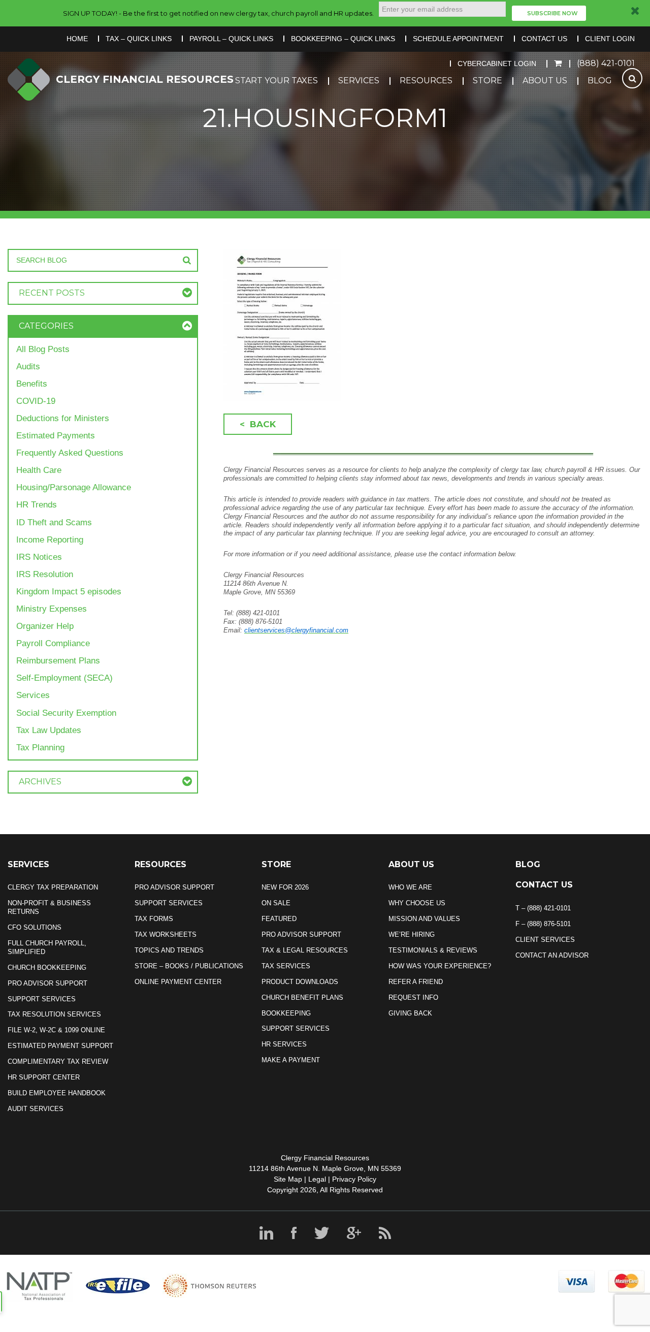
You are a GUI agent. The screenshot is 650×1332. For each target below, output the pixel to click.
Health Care (38, 470)
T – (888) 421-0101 (543, 908)
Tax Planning (40, 747)
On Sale (276, 903)
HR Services (284, 1044)
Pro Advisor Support (47, 983)
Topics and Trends (169, 950)
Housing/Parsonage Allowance (73, 487)
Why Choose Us (416, 903)
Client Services (545, 939)
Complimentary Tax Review (58, 1061)
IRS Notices (39, 557)
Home (77, 39)
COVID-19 (35, 401)
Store (487, 80)
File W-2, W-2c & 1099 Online (56, 1030)
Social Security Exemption (66, 713)
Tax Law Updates (48, 730)
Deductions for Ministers (62, 418)
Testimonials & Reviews (432, 950)
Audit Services (35, 1109)
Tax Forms (154, 919)
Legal (317, 1179)
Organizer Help (45, 626)
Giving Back (410, 1013)
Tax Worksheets (166, 934)
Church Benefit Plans (302, 997)
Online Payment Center (178, 982)
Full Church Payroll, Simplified (47, 947)
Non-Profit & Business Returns (49, 907)
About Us (545, 80)
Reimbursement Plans (58, 660)
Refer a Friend (415, 982)
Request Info (413, 997)
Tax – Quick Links (139, 39)
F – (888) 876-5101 (543, 924)
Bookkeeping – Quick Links (343, 39)
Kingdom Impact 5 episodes (68, 591)
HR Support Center (44, 1077)
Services (358, 80)
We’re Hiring (411, 934)
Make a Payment (291, 1060)
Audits (28, 366)
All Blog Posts (43, 349)
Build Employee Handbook (57, 1093)
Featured (279, 919)
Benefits (31, 384)
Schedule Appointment (458, 39)
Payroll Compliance (53, 643)
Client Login (610, 39)
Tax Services (286, 966)
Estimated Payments (55, 435)
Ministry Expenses (51, 609)
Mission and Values (424, 919)
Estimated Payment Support (60, 1046)
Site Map (288, 1179)
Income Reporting (49, 540)
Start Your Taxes (276, 80)
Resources (426, 80)
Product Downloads (300, 982)
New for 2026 (285, 887)
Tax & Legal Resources (305, 950)
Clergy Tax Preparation (53, 887)
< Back (258, 424)
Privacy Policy (354, 1179)
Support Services (42, 999)
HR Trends (36, 505)
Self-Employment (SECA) (64, 678)
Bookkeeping (286, 1013)
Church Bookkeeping (47, 967)
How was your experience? (439, 966)
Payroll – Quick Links (231, 39)
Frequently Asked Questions (69, 453)
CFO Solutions (34, 927)
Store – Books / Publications (189, 966)
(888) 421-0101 (606, 63)
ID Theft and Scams (54, 522)
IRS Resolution (44, 574)
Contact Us (544, 39)
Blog (600, 80)
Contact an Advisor (552, 955)
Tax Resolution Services (54, 1014)
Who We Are (410, 887)
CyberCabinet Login (497, 63)
